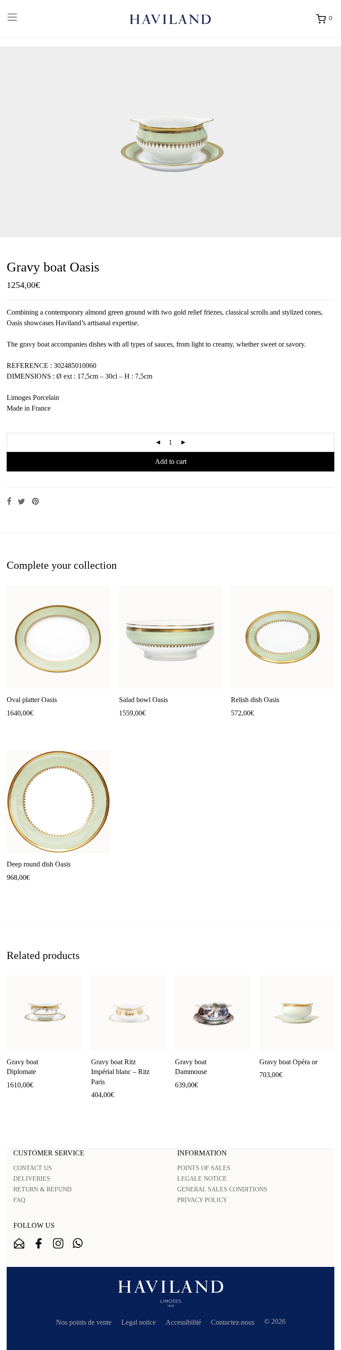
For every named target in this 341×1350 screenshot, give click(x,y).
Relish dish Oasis (255, 699)
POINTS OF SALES (203, 1168)
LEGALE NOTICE (202, 1178)
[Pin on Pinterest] (36, 501)
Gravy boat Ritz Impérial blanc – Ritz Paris (120, 1072)
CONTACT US (32, 1168)
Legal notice (138, 1322)
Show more (54, 727)
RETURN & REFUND (42, 1189)
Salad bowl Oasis (143, 699)
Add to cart (170, 461)
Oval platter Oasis (32, 699)
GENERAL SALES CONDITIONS (222, 1189)
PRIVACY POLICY (202, 1200)
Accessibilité (183, 1322)
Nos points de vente (83, 1322)
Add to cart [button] (18, 727)
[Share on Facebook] (9, 501)
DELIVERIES (31, 1178)
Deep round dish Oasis (39, 864)
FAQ (19, 1200)
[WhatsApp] (77, 1243)
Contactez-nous (232, 1322)
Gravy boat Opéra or (288, 1062)
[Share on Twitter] (21, 501)
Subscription (19, 1243)
